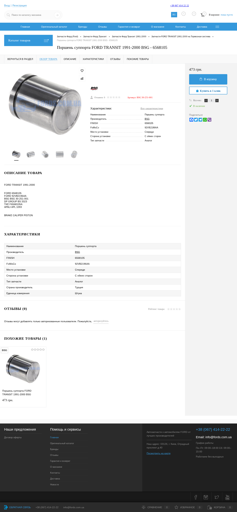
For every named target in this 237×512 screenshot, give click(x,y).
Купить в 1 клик (210, 90)
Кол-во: (197, 100)
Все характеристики (152, 108)
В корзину (210, 79)
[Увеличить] (45, 105)
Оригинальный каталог (54, 26)
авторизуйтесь (101, 321)
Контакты (180, 26)
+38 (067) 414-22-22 (213, 429)
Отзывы (102, 26)
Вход (7, 5)
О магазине (157, 26)
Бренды (82, 26)
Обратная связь (20, 507)
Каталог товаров (19, 40)
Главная (25, 26)
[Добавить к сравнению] (82, 78)
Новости (54, 484)
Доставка (202, 26)
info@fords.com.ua (218, 437)
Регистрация (19, 5)
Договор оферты (13, 437)
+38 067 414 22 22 (179, 5)
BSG (147, 119)
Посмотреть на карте (159, 453)
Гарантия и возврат (129, 26)
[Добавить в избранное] (82, 71)
